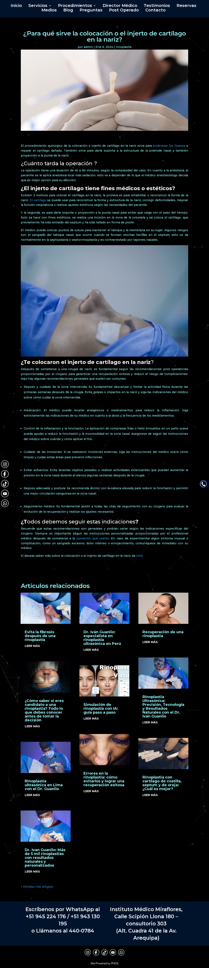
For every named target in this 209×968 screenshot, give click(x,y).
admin (88, 47)
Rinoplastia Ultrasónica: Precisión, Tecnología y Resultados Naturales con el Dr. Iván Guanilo (163, 707)
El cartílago (38, 200)
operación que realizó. (92, 538)
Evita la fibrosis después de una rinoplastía (40, 636)
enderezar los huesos (169, 145)
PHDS (114, 963)
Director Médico (120, 6)
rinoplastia (123, 47)
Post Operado (124, 10)
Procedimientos (75, 6)
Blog (68, 10)
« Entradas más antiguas (37, 886)
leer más (32, 646)
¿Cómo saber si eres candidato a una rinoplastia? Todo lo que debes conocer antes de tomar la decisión (44, 710)
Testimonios (157, 6)
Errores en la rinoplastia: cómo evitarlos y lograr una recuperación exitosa (103, 779)
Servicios (37, 6)
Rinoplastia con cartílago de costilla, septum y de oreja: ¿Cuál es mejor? (162, 783)
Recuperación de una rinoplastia (162, 634)
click (139, 556)
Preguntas (91, 10)
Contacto (155, 10)
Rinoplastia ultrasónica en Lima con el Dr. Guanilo (44, 785)
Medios (49, 10)
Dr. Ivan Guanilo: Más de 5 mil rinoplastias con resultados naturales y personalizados (45, 858)
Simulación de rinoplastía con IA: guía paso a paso (100, 708)
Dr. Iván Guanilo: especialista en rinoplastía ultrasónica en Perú (102, 638)
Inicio (16, 6)
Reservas (186, 6)
